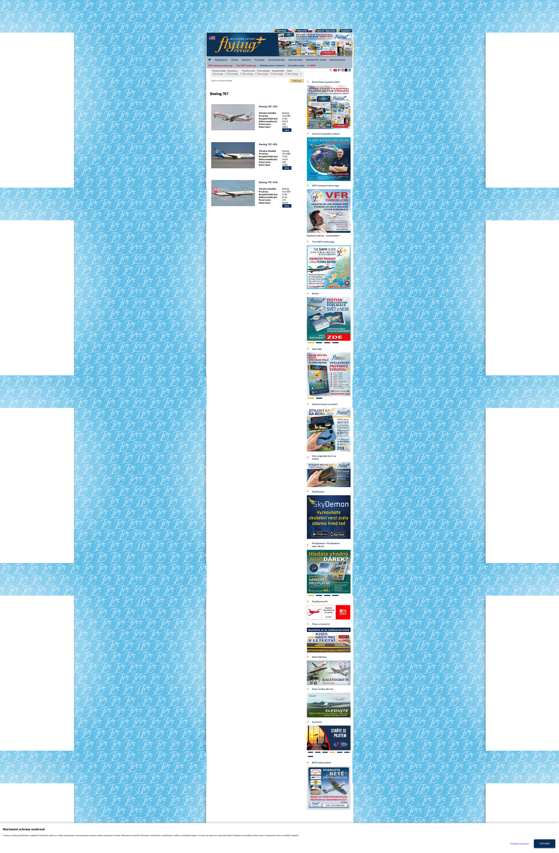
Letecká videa (295, 59)
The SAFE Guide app (246, 65)
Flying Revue (221, 59)
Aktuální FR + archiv (316, 59)
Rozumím (545, 843)
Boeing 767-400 (268, 182)
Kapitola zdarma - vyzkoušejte (323, 235)
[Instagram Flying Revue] (342, 71)
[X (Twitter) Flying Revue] (346, 71)
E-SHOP (311, 65)
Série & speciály (276, 59)
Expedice (246, 59)
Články (234, 59)
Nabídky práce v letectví (272, 65)
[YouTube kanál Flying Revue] (334, 71)
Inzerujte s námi (296, 65)
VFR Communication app (220, 65)
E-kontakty (347, 32)
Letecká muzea (337, 59)
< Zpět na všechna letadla (221, 80)
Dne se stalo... (321, 683)
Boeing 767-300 (268, 144)
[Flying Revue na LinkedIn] (349, 71)
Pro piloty (260, 59)
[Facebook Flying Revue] (339, 71)
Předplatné (303, 32)
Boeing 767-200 (268, 106)
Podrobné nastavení (519, 843)
